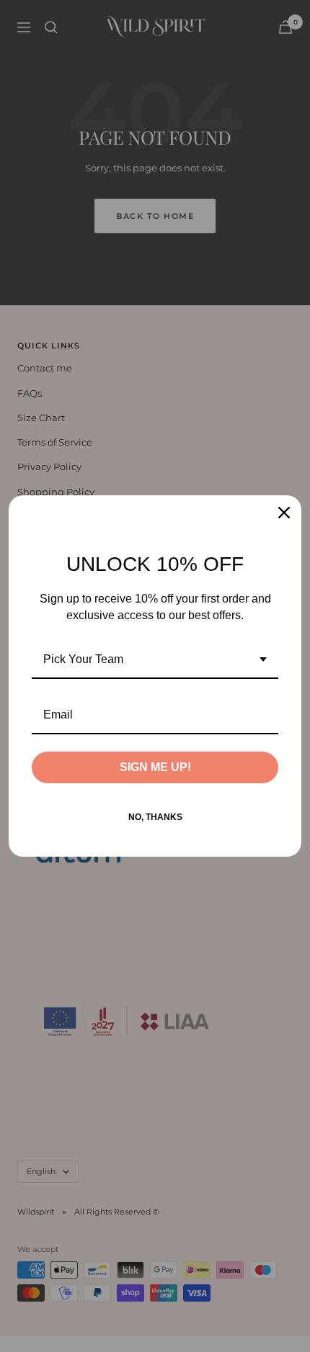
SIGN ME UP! (155, 767)
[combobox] (155, 660)
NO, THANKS (155, 817)
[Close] (284, 512)
